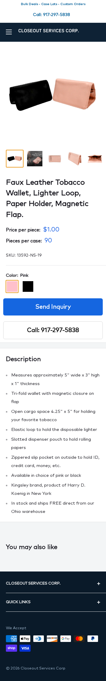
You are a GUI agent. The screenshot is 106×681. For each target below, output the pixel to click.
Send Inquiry (53, 307)
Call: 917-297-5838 (51, 15)
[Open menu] (9, 32)
